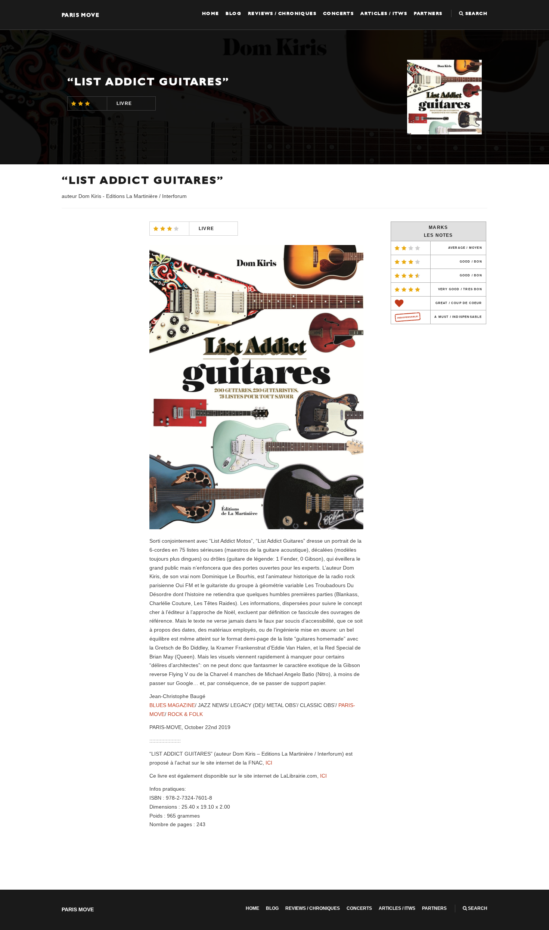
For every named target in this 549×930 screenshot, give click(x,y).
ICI (269, 763)
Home (210, 13)
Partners (428, 13)
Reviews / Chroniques (282, 13)
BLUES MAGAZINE (172, 705)
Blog (233, 13)
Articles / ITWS (383, 13)
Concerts (338, 13)
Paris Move (80, 15)
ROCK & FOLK (185, 714)
